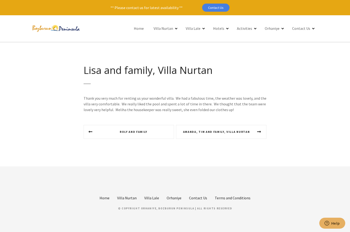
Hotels (218, 28)
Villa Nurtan (163, 28)
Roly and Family (133, 132)
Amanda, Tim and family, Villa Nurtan (216, 132)
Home (139, 28)
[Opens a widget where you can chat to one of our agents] (332, 224)
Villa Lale (193, 28)
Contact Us (216, 7)
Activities (244, 28)
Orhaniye (272, 28)
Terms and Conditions (232, 198)
